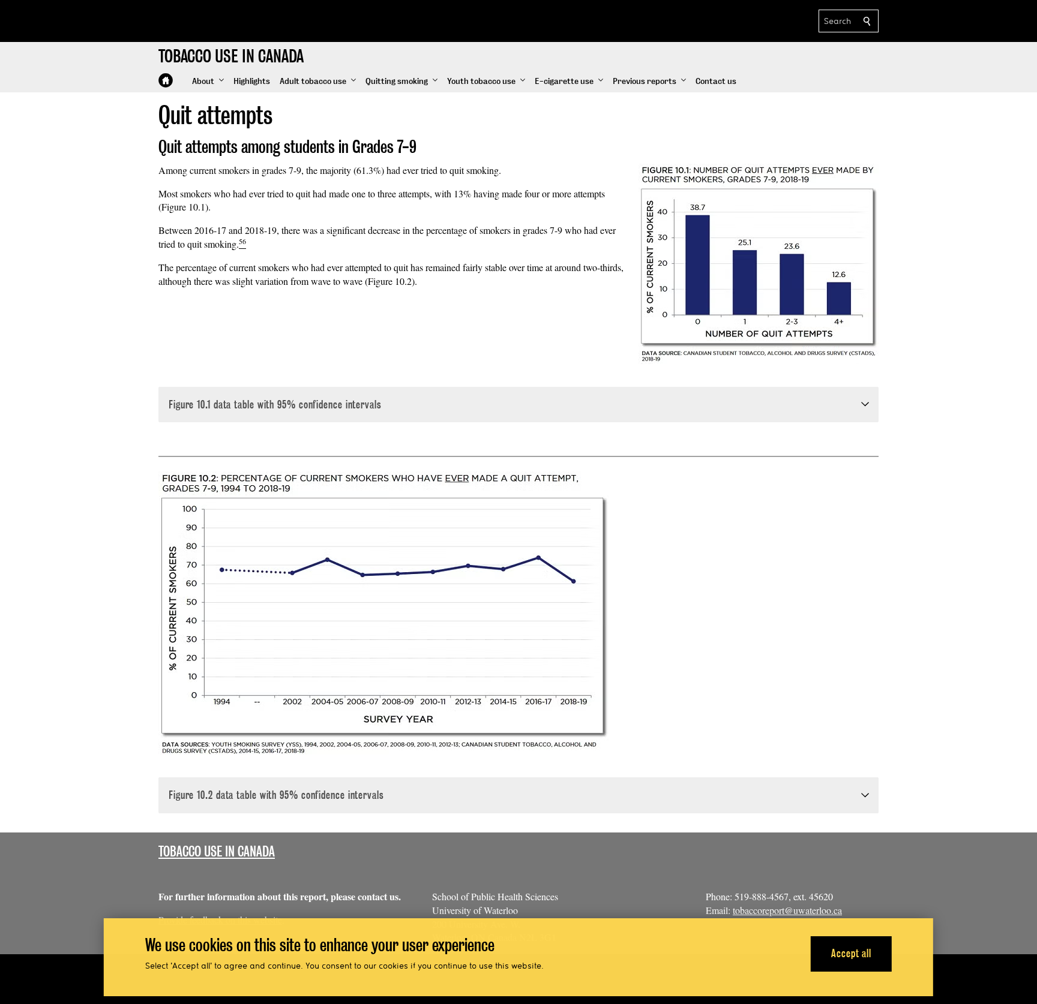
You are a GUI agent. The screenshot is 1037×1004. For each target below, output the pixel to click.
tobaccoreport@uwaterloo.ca (787, 910)
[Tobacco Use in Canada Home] (165, 80)
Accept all (851, 953)
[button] (208, 81)
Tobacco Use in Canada (216, 851)
